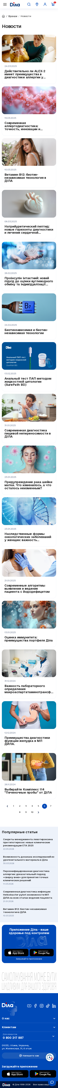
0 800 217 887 (13, 1037)
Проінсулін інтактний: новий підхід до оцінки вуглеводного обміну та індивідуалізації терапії (28, 281)
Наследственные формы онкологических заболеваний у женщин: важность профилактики (27, 537)
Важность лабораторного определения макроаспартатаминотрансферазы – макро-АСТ (29, 689)
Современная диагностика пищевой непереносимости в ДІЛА (27, 433)
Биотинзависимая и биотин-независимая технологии (26, 331)
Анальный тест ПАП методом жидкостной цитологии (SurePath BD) (27, 381)
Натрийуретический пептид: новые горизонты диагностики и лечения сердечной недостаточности (28, 229)
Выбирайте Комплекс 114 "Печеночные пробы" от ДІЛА (28, 791)
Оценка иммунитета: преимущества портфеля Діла (28, 639)
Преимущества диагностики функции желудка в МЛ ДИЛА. (27, 740)
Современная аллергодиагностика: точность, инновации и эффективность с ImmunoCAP (28, 126)
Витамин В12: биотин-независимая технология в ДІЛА (25, 177)
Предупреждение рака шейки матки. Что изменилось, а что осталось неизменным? (28, 485)
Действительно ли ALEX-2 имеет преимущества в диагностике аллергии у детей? (24, 74)
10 (32, 812)
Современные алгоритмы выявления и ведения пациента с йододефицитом (27, 588)
